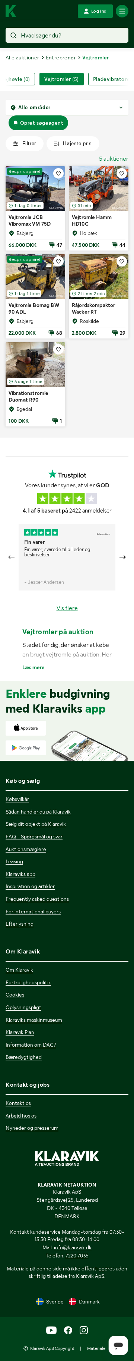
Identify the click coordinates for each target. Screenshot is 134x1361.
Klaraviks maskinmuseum (34, 1020)
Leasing (14, 861)
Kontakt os (18, 1103)
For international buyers (33, 912)
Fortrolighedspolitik (28, 982)
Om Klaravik (19, 970)
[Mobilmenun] (122, 11)
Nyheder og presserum (32, 1128)
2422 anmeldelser (90, 510)
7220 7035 (77, 1256)
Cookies (15, 995)
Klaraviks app (20, 874)
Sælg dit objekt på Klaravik (36, 824)
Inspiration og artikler (30, 886)
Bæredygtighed (24, 1057)
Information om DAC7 (31, 1045)
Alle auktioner (22, 57)
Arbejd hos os (21, 1116)
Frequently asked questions (37, 899)
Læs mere (33, 667)
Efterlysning (20, 924)
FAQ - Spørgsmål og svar (34, 837)
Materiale (96, 1348)
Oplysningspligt (23, 1007)
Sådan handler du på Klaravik (38, 812)
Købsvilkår (17, 799)
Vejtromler (61, 79)
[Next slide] (122, 557)
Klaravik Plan (20, 1032)
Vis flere (67, 608)
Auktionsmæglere (26, 849)
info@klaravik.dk (73, 1247)
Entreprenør (61, 57)
